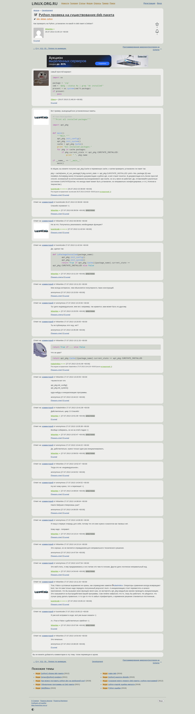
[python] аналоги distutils (118, 677)
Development (47, 10)
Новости (65, 3)
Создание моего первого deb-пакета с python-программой (132, 681)
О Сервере (35, 701)
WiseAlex (49, 29)
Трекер (105, 3)
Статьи (82, 3)
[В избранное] (157, 24)
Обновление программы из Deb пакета (57, 684)
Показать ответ (56, 195)
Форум (89, 3)
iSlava (53, 99)
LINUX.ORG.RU (45, 3)
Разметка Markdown (61, 701)
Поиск (112, 3)
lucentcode (55, 189)
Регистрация (149, 3)
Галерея (74, 3)
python (50, 19)
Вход (159, 3)
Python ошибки (114, 688)
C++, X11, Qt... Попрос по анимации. (51, 48)
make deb (112, 673)
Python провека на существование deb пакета (76, 14)
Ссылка (36, 41)
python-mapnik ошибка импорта (121, 684)
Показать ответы (57, 277)
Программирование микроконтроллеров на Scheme (141, 48)
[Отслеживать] (157, 31)
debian (43, 19)
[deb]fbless (45, 688)
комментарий (47, 202)
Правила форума (46, 701)
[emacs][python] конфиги (51, 677)
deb (38, 19)
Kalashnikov (56, 364)
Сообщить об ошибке (38, 703)
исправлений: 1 (105, 192)
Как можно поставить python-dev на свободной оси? (63, 681)
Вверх (161, 701)
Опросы (97, 3)
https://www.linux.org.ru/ (39, 705)
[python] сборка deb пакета (52, 673)
